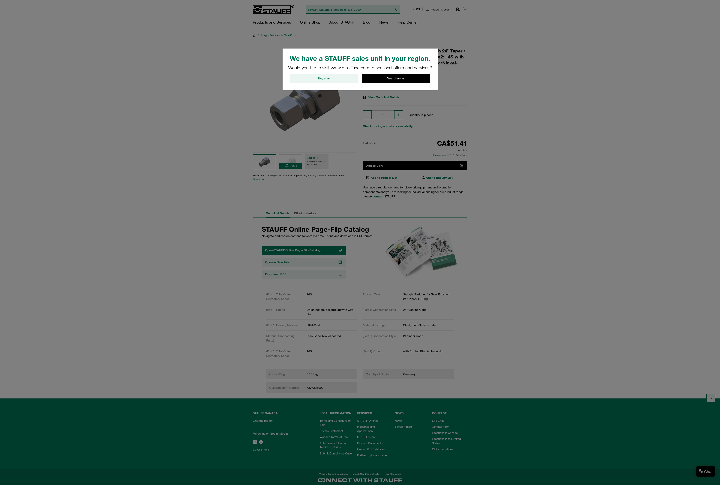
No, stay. (324, 78)
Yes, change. (396, 78)
